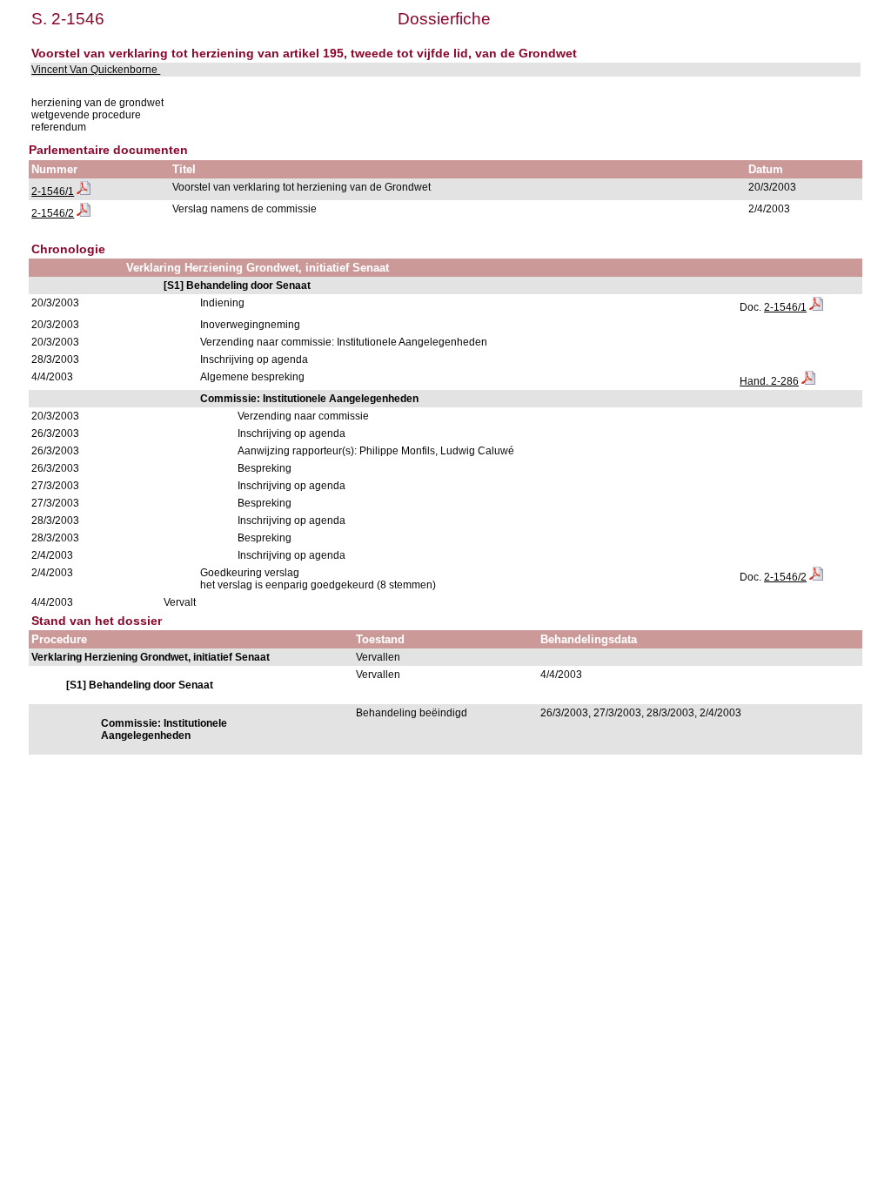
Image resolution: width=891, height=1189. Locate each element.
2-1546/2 (52, 213)
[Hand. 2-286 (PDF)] (808, 381)
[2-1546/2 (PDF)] (83, 213)
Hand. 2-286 (769, 381)
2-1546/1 (52, 191)
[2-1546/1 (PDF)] (83, 191)
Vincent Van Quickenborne (95, 70)
